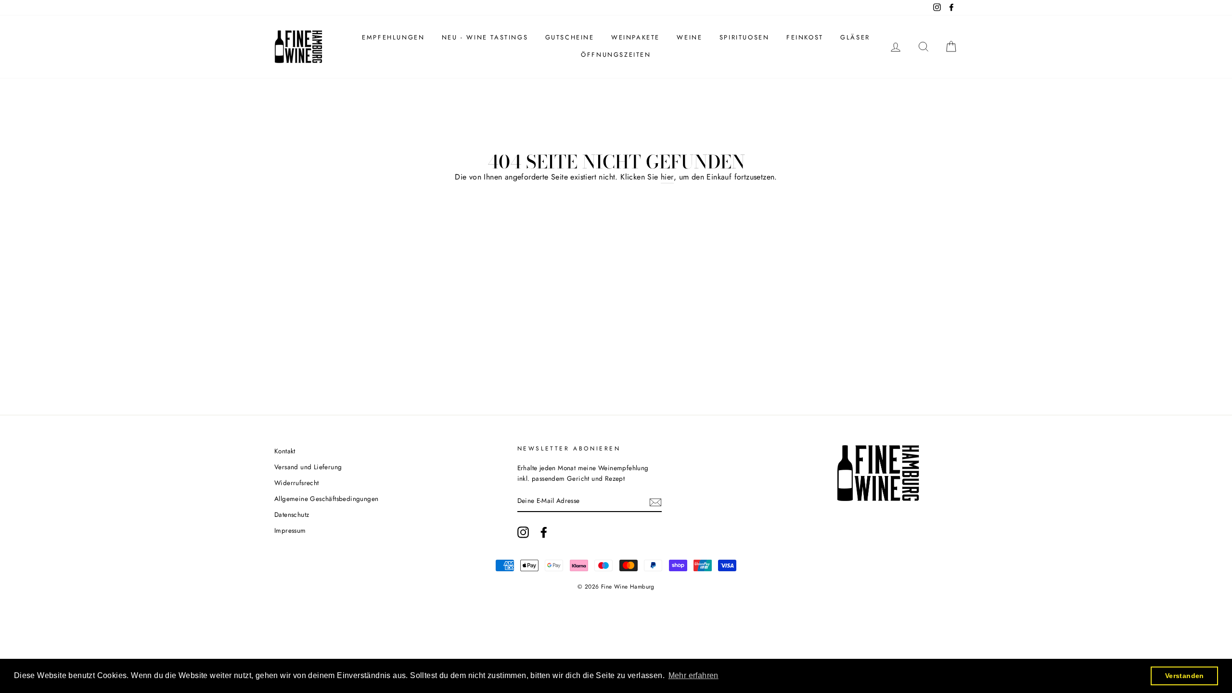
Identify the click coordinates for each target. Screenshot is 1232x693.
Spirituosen (744, 37)
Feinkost (804, 37)
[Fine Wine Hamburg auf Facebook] (544, 532)
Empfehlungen (393, 37)
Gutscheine (569, 37)
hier (667, 176)
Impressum (290, 530)
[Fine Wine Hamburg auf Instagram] (523, 532)
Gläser (855, 37)
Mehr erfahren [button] (693, 675)
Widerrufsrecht (296, 483)
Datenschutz (291, 514)
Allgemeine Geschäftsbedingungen (326, 498)
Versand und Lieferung (308, 467)
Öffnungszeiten (616, 54)
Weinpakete (635, 37)
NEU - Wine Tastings (485, 37)
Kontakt (284, 451)
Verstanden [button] (1184, 676)
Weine (689, 37)
